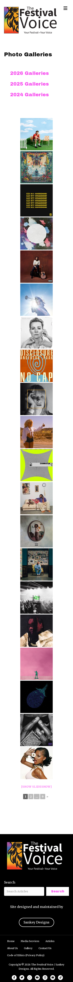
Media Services (30, 941)
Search (9, 882)
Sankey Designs (36, 922)
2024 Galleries (29, 94)
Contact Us (45, 948)
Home (11, 941)
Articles (50, 941)
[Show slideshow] (36, 786)
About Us (12, 948)
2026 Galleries (29, 73)
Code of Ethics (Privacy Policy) (25, 955)
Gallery (28, 948)
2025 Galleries (29, 84)
